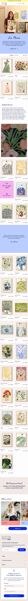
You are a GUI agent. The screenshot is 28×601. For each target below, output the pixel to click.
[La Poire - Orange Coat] (7, 285)
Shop (3, 556)
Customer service (6, 560)
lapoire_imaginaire (7, 195)
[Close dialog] (26, 569)
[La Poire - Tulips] (21, 65)
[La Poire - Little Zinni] (21, 418)
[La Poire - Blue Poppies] (21, 351)
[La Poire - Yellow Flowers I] (21, 167)
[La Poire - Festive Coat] (21, 88)
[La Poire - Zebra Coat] (7, 211)
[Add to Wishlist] (12, 58)
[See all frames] (24, 55)
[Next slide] (6, 528)
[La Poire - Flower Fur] (7, 88)
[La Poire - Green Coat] (7, 65)
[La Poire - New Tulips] (7, 263)
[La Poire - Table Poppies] (7, 396)
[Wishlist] (21, 3)
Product (11, 55)
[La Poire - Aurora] (21, 329)
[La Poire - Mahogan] (7, 440)
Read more (13, 48)
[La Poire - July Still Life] (21, 263)
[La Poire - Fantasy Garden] (21, 396)
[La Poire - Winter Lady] (21, 440)
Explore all (17, 528)
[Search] (19, 3)
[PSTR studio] (4, 3)
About (3, 564)
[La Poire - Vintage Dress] (7, 462)
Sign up (22, 549)
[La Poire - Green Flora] (21, 307)
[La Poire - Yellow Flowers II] (7, 373)
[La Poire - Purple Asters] (7, 307)
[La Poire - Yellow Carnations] (7, 351)
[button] (26, 3)
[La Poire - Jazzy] (7, 418)
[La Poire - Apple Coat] (21, 373)
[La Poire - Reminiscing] (7, 167)
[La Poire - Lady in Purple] (21, 189)
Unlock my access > (14, 595)
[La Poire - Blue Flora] (7, 329)
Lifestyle (16, 55)
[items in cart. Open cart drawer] (23, 3)
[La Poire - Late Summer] (21, 211)
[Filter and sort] (26, 55)
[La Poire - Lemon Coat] (21, 285)
